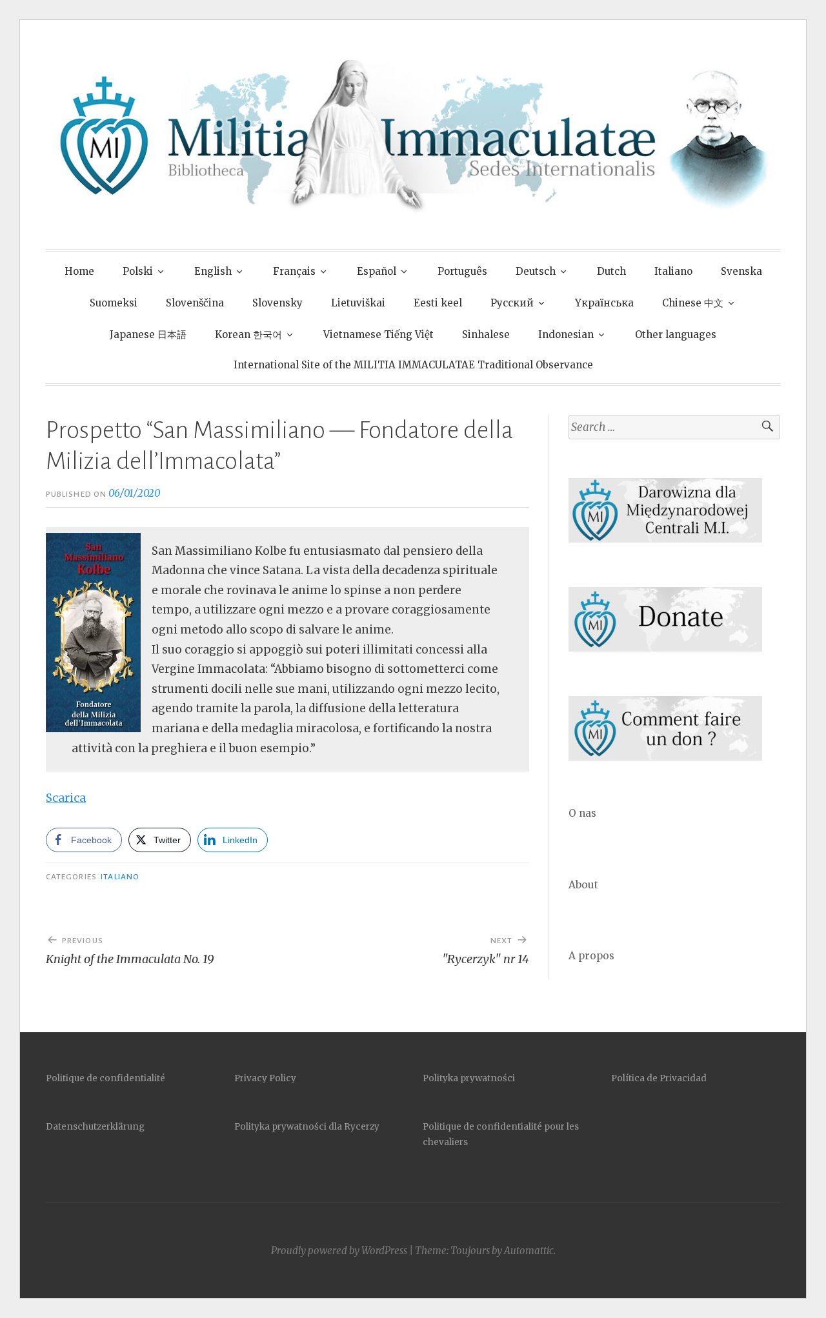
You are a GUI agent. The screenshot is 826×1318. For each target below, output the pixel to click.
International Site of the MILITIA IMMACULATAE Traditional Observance (413, 365)
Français (294, 271)
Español (376, 271)
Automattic (529, 1250)
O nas (582, 813)
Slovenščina (195, 303)
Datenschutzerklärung (95, 1126)
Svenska (741, 271)
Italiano (673, 271)
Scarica (66, 798)
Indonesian (566, 334)
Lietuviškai (358, 303)
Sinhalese (486, 334)
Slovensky (277, 303)
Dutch (611, 271)
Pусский (512, 303)
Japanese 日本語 (148, 334)
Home (79, 271)
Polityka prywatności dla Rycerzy (306, 1126)
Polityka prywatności (469, 1078)
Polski (138, 271)
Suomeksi (113, 303)
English (213, 271)
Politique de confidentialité (105, 1078)
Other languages (675, 334)
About (583, 885)
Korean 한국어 (248, 334)
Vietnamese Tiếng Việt (378, 334)
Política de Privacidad (659, 1078)
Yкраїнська (604, 303)
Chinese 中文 (692, 303)
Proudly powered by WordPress (339, 1250)
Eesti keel (438, 303)
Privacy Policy (265, 1078)
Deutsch (536, 271)
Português (462, 271)
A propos (591, 956)
